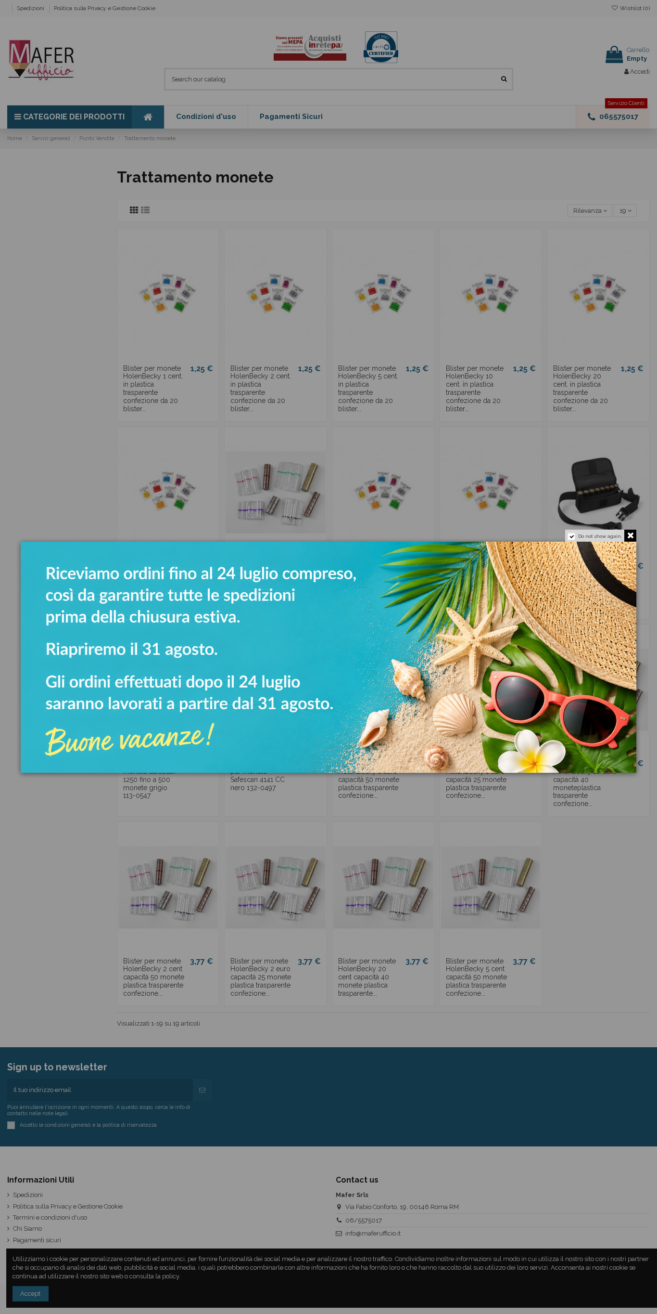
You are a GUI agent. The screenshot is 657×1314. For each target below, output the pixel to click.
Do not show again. (600, 536)
